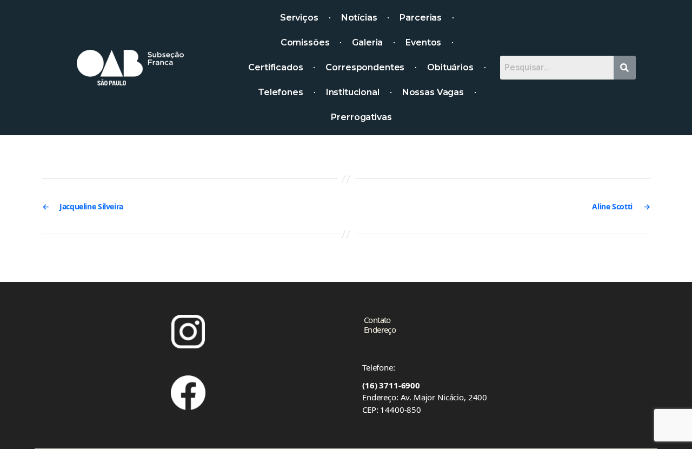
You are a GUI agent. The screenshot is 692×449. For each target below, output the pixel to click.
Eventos (423, 42)
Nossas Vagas (433, 92)
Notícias (359, 17)
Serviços (299, 17)
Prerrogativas (361, 117)
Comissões (305, 42)
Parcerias (421, 17)
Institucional (353, 92)
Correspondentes (364, 67)
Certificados (275, 67)
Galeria (367, 42)
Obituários (450, 67)
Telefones (280, 92)
